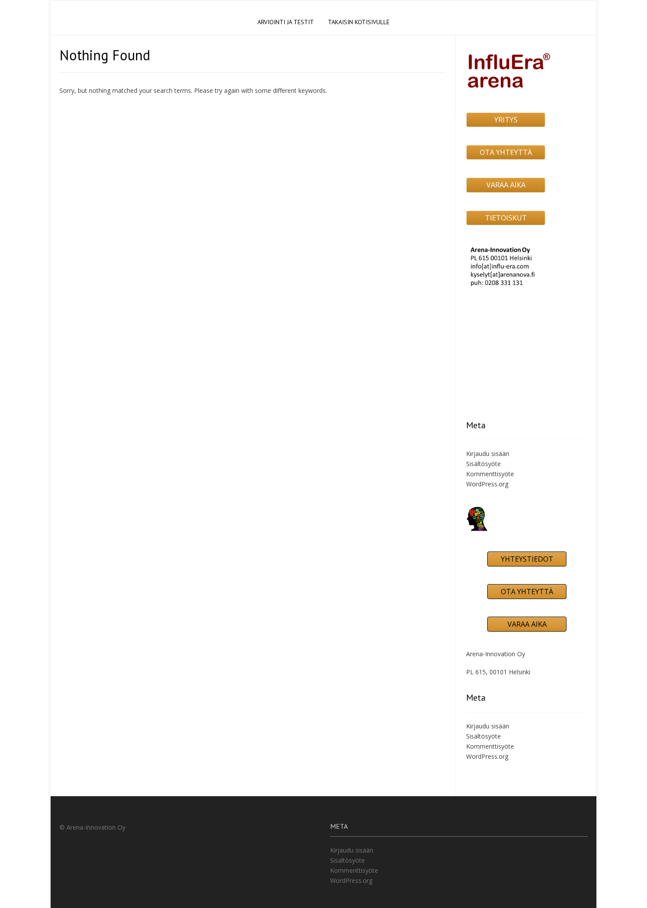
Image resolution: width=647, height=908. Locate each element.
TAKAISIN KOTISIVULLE (359, 22)
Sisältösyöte (483, 464)
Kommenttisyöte (490, 474)
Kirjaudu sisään (487, 453)
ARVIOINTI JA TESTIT (285, 22)
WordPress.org (487, 484)
